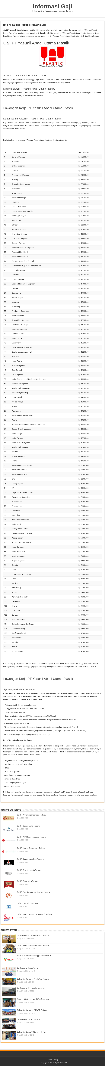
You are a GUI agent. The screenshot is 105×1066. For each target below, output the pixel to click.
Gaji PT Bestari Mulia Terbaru (28, 826)
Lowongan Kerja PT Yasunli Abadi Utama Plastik (38, 108)
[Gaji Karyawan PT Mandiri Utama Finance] (9, 938)
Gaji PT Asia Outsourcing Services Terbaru (33, 892)
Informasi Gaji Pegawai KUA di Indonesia (33, 999)
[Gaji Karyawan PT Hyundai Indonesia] (9, 991)
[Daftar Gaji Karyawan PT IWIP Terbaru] (9, 1012)
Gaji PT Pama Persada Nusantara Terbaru (33, 946)
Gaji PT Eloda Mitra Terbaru (27, 881)
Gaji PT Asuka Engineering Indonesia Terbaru (34, 914)
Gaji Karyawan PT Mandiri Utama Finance (33, 935)
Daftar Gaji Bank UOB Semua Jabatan (31, 1032)
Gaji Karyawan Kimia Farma (27, 968)
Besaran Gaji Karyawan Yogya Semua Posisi (34, 956)
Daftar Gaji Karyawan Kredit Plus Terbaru (33, 979)
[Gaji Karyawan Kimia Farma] (9, 971)
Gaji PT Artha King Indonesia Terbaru (31, 815)
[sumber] (67, 83)
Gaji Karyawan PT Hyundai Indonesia (31, 988)
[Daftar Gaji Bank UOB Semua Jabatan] (9, 1035)
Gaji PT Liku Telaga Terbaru (27, 903)
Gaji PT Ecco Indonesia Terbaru (29, 870)
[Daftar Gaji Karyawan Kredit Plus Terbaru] (9, 981)
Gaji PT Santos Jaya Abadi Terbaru (30, 859)
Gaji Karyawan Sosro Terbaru (28, 1019)
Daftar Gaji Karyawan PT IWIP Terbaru (32, 1010)
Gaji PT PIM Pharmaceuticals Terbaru (31, 837)
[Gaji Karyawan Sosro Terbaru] (9, 1023)
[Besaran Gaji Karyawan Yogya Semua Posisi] (9, 959)
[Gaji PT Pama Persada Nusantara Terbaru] (9, 948)
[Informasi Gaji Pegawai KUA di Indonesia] (9, 1002)
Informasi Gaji (52, 6)
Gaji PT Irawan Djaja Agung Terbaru (31, 848)
